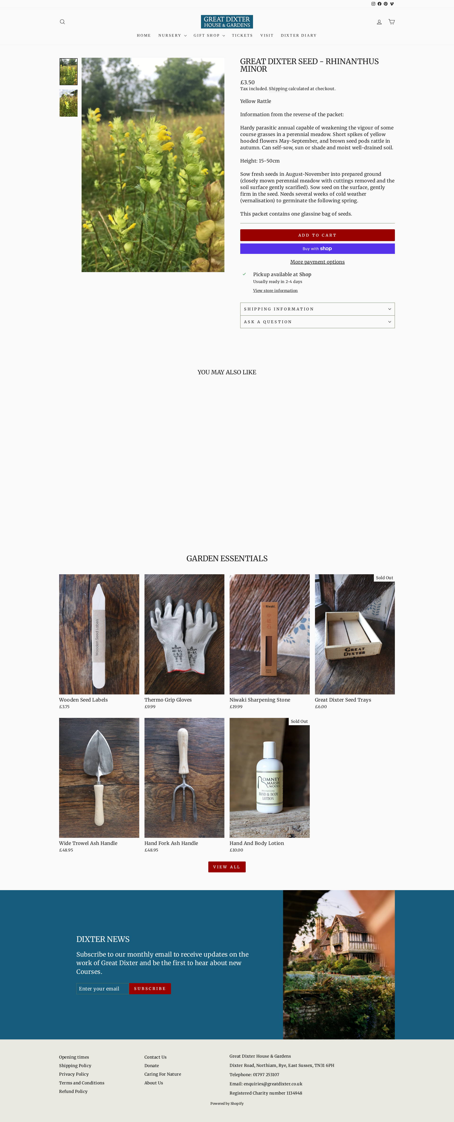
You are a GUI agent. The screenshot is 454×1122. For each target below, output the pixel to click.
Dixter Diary (299, 35)
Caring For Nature (162, 1074)
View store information (275, 290)
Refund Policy (73, 1091)
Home (144, 35)
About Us (153, 1083)
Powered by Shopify (227, 1103)
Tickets (242, 35)
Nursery (170, 35)
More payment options (317, 262)
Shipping (278, 88)
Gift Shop (207, 35)
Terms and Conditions (81, 1083)
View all (227, 867)
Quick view (99, 501)
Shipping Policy (75, 1065)
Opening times (74, 1057)
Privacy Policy (74, 1074)
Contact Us (155, 1057)
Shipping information (279, 309)
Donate (151, 1065)
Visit (267, 35)
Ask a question (268, 321)
